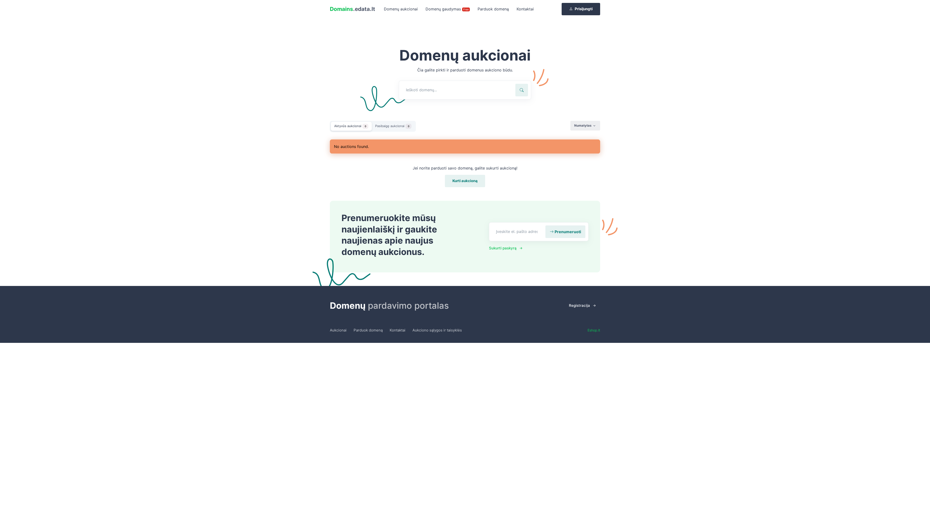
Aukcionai (338, 330)
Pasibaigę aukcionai (392, 126)
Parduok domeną (493, 9)
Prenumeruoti (567, 231)
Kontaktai (525, 9)
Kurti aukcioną (465, 180)
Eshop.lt (594, 330)
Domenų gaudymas (447, 9)
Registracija (579, 305)
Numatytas (582, 125)
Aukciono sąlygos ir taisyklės (437, 330)
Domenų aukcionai (401, 9)
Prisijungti (584, 9)
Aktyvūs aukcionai (350, 126)
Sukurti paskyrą (503, 248)
